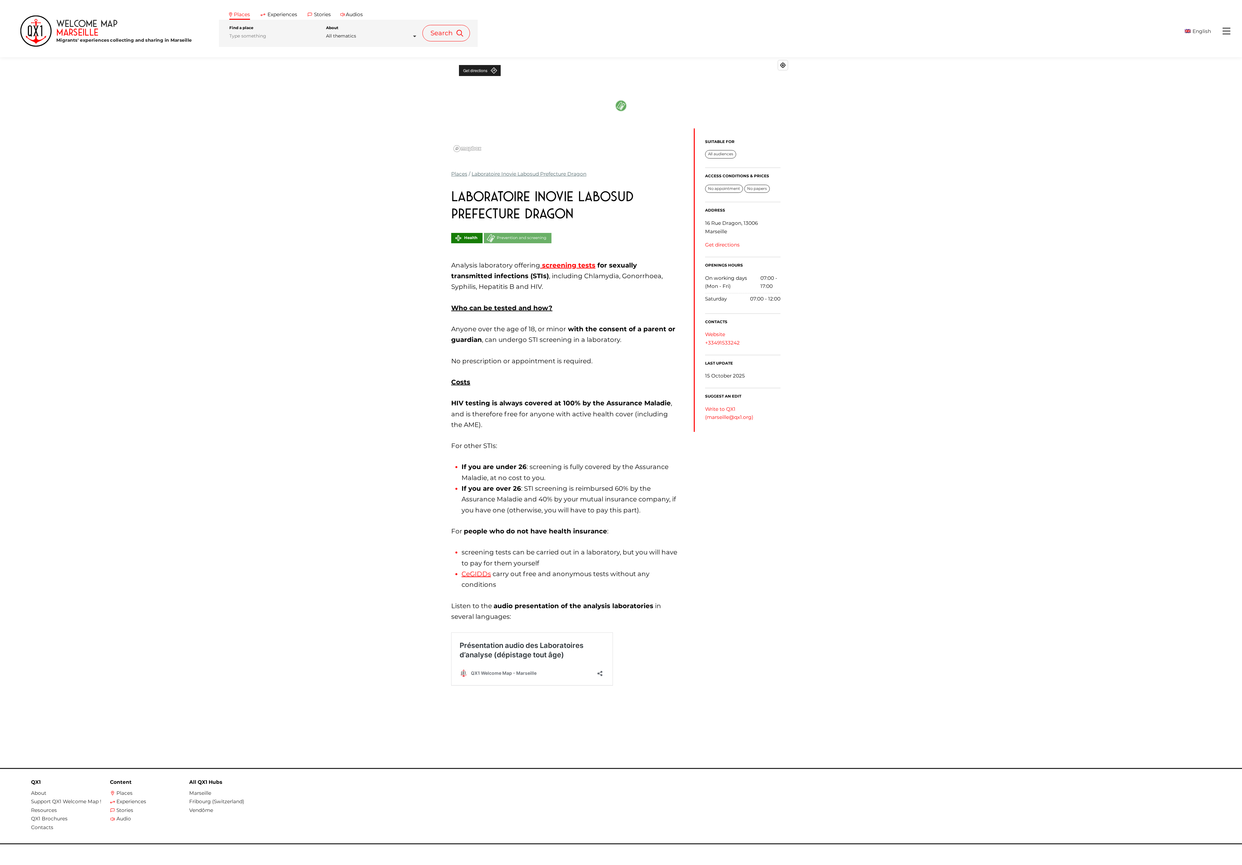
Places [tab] (242, 14)
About (332, 28)
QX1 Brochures (49, 819)
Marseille (200, 793)
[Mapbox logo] (467, 148)
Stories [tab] (322, 14)
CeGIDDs (476, 574)
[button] (1203, 31)
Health (470, 237)
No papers (757, 188)
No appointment (724, 188)
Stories (124, 810)
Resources (44, 810)
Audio (123, 819)
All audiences (720, 154)
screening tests (567, 265)
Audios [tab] (354, 14)
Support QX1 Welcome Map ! (66, 802)
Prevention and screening (521, 237)
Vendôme (201, 810)
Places (459, 174)
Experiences (131, 802)
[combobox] (373, 36)
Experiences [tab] (282, 14)
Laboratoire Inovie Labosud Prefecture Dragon (529, 174)
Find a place (241, 28)
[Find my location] (783, 65)
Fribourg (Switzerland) (216, 802)
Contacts (42, 827)
